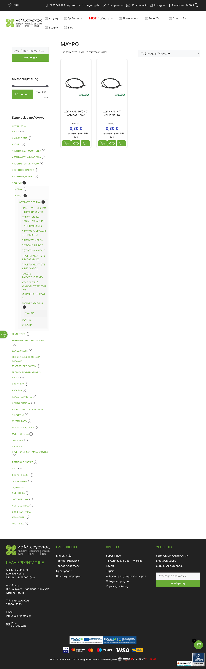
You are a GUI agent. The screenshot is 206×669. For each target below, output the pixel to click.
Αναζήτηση (30, 57)
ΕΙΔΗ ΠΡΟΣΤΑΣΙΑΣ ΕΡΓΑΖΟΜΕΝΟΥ (29, 340)
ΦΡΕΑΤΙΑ (27, 324)
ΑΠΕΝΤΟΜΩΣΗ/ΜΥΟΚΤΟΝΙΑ (26, 157)
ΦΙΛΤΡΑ (26, 319)
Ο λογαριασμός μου (118, 581)
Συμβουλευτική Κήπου (169, 565)
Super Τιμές (155, 18)
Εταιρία (53, 27)
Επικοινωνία (63, 555)
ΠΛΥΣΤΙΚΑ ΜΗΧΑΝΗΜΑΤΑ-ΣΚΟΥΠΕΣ (30, 452)
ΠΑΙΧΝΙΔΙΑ (17, 446)
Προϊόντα (73, 18)
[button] (82, 18)
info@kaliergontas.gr (18, 615)
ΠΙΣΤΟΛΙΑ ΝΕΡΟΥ (32, 245)
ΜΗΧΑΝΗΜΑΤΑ (19, 421)
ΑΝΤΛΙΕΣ (16, 144)
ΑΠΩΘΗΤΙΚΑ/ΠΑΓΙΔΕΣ (23, 176)
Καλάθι (110, 565)
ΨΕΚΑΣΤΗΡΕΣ (19, 517)
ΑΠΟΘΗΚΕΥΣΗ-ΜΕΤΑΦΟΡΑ (25, 163)
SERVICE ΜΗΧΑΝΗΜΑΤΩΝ (172, 555)
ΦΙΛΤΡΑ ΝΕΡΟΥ (19, 481)
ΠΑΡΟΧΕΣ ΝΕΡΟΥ (32, 240)
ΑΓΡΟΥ (18, 189)
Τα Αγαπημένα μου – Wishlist (124, 560)
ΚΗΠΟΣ (15, 377)
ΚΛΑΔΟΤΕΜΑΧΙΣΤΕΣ (22, 397)
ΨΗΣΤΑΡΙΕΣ (18, 523)
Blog (70, 27)
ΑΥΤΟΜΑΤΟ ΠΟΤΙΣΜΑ (30, 202)
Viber (16, 4)
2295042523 (57, 5)
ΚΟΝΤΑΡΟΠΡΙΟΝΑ (21, 403)
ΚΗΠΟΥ (19, 195)
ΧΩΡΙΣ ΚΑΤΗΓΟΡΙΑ (21, 512)
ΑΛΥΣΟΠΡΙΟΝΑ (19, 138)
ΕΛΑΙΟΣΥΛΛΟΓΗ (20, 350)
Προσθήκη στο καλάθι (66, 143)
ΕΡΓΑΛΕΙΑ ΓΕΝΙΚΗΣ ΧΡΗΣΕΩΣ (26, 372)
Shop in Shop (180, 18)
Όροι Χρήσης (64, 571)
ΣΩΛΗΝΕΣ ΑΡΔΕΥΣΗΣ (32, 303)
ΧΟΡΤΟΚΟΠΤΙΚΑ (20, 505)
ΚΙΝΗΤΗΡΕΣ (18, 384)
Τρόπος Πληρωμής (67, 560)
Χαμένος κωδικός (117, 586)
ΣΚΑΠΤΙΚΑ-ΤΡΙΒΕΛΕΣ (22, 462)
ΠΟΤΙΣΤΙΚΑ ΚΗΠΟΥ (33, 250)
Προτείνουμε (130, 18)
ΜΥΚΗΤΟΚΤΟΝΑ (20, 434)
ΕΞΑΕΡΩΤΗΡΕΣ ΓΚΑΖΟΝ (24, 366)
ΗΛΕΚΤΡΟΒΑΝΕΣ (32, 226)
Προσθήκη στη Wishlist (85, 143)
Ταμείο (110, 571)
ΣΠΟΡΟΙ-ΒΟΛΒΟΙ (20, 475)
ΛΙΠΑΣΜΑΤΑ (18, 414)
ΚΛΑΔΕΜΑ (17, 390)
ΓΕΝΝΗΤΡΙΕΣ (18, 334)
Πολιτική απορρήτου (68, 576)
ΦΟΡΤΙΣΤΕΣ (18, 487)
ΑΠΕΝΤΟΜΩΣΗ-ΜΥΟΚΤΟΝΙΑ (26, 151)
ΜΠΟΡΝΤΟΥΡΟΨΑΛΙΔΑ (23, 427)
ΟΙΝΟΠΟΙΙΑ (17, 440)
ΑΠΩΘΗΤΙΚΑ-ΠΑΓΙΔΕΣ (23, 170)
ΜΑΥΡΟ (29, 313)
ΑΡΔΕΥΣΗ (17, 182)
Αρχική (53, 18)
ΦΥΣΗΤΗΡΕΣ (18, 493)
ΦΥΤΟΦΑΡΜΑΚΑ (20, 499)
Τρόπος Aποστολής (68, 565)
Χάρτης (76, 5)
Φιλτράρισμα (22, 94)
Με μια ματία (75, 143)
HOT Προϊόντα (19, 126)
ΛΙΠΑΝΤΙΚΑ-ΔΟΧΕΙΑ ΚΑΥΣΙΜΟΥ (27, 409)
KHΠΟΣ (15, 131)
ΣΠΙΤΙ (14, 468)
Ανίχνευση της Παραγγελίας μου (126, 576)
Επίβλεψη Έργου (166, 560)
